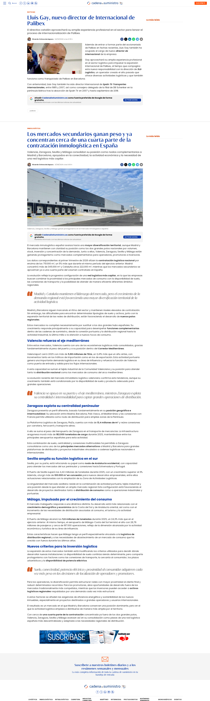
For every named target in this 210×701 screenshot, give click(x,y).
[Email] (141, 39)
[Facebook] (121, 39)
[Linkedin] (129, 39)
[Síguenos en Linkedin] (28, 3)
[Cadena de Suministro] (105, 687)
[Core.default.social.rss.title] (35, 3)
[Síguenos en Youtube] (32, 3)
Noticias (31, 12)
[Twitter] (125, 39)
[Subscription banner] (85, 646)
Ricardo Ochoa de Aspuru (42, 39)
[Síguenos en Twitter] (24, 3)
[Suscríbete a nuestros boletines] (105, 666)
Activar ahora (131, 100)
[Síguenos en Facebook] (20, 3)
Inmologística (33, 128)
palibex (33, 111)
